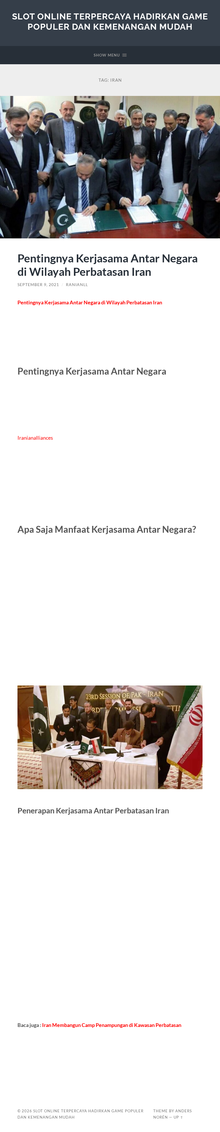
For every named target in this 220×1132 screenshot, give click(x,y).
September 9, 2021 (38, 284)
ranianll (77, 284)
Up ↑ (178, 1117)
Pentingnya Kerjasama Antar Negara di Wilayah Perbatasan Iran (107, 264)
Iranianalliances (35, 438)
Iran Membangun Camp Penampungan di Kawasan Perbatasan (111, 1025)
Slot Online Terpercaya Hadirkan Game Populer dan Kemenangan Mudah (110, 21)
